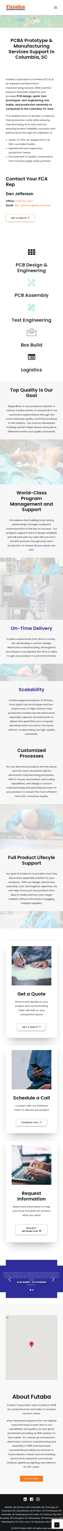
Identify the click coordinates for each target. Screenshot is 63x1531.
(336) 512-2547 (24, 201)
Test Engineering (31, 320)
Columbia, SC (8, 1510)
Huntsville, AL (7, 1514)
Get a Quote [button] (18, 218)
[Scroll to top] (56, 1524)
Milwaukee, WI (36, 1518)
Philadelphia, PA (9, 1521)
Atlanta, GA (10, 1507)
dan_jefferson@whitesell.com (33, 205)
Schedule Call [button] (30, 1122)
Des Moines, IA (24, 1510)
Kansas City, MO (52, 1514)
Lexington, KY (20, 1518)
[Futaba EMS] (15, 7)
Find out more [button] (31, 1478)
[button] (55, 7)
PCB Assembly (32, 295)
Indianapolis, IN (24, 1514)
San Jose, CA (26, 1521)
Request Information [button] (30, 1229)
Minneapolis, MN (53, 1518)
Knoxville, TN (6, 1518)
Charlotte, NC (38, 1507)
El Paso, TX (39, 1510)
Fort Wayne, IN (53, 1510)
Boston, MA (23, 1507)
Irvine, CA (38, 1514)
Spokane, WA (42, 1521)
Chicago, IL (51, 1507)
